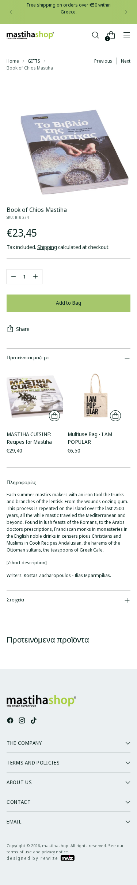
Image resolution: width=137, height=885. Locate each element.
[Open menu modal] (126, 35)
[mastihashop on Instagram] (22, 721)
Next (125, 61)
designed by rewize (33, 858)
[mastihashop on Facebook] (11, 721)
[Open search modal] (95, 35)
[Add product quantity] (35, 276)
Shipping (47, 247)
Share (23, 328)
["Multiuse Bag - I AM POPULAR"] (96, 396)
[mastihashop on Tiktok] (34, 721)
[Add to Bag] (54, 415)
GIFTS (34, 61)
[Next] (126, 12)
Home (13, 61)
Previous (103, 61)
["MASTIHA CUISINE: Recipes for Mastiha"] (35, 396)
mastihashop (55, 845)
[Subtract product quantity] (13, 276)
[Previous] (11, 12)
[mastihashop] (30, 35)
